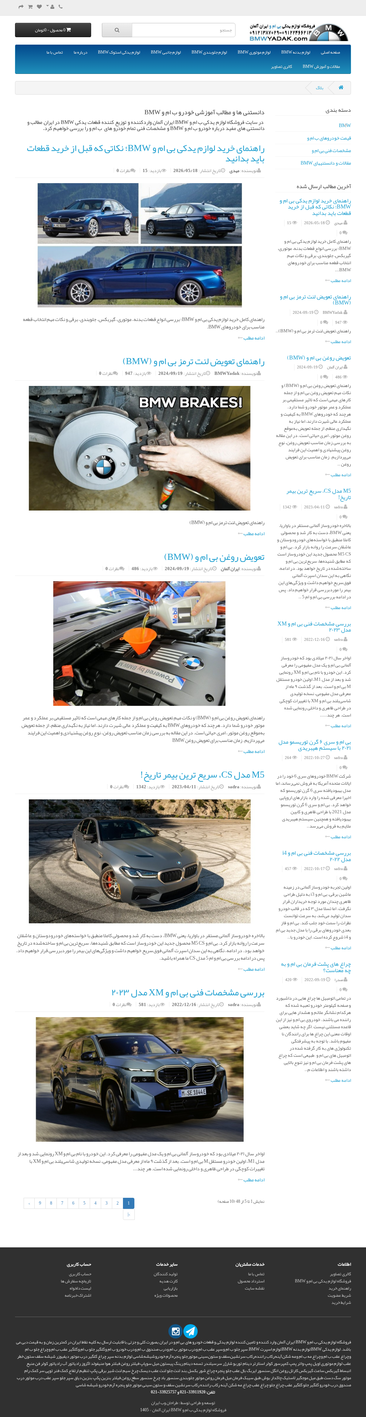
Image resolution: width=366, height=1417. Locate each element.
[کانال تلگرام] (190, 1331)
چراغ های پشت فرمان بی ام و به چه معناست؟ (316, 967)
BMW (345, 125)
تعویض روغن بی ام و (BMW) (319, 357)
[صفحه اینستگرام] (175, 1331)
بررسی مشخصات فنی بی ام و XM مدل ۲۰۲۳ (314, 627)
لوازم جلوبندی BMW (209, 52)
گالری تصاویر (281, 66)
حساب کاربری (80, 1274)
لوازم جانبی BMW (166, 52)
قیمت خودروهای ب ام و (329, 138)
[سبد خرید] (30, 7)
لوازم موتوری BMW (254, 52)
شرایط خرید (341, 1302)
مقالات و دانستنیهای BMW (326, 163)
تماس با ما (54, 52)
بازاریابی (171, 1288)
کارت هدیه (168, 1281)
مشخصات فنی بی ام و (331, 150)
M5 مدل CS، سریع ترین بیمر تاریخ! (318, 494)
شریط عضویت (339, 1295)
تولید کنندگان (166, 1274)
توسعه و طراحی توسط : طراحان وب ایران (183, 1402)
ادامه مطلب (340, 280)
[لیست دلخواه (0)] (39, 7)
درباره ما (80, 52)
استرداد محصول (251, 1281)
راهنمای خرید (339, 1288)
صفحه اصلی (330, 52)
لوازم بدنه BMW (295, 52)
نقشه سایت (254, 1288)
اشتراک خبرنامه (78, 1295)
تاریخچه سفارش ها (76, 1281)
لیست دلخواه (80, 1288)
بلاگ (319, 88)
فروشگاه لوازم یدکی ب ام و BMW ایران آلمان (189, 1410)
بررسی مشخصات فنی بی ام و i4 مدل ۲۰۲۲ (316, 856)
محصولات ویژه (166, 1295)
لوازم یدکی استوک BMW (119, 52)
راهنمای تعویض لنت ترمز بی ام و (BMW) (315, 300)
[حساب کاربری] (50, 7)
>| (129, 1214)
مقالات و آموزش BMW (321, 66)
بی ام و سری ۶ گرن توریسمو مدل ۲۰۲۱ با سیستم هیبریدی (314, 745)
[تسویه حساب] (21, 7)
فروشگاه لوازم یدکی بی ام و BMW (323, 1281)
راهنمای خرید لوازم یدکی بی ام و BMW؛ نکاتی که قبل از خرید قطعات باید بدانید (315, 207)
